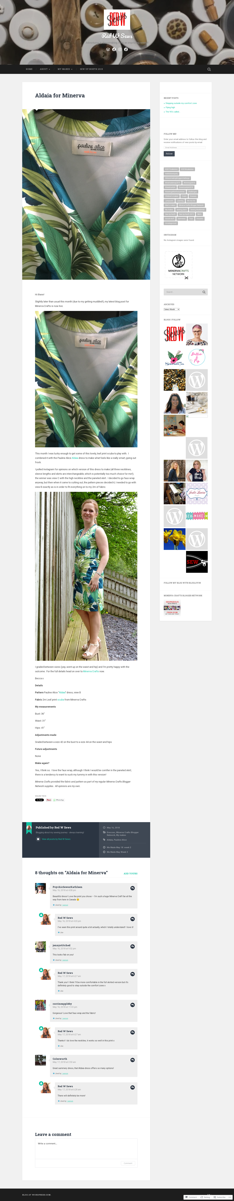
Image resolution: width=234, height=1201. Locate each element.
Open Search (209, 69)
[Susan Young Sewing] (197, 335)
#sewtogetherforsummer (175, 192)
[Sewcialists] (197, 426)
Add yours (130, 873)
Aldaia (75, 458)
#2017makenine (171, 169)
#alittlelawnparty (171, 174)
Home (29, 69)
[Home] (108, 49)
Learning (180, 201)
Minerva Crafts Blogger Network (191, 205)
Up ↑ (209, 1195)
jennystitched (61, 945)
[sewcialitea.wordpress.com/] (175, 357)
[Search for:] (186, 292)
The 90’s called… (173, 112)
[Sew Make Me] (197, 516)
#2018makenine (187, 169)
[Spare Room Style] (175, 494)
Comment (128, 1163)
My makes (64, 69)
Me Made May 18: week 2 (119, 847)
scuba (61, 699)
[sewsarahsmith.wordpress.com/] (197, 471)
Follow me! (170, 134)
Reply (132, 888)
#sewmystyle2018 (186, 187)
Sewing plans (182, 210)
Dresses (111, 832)
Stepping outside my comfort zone (181, 103)
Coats (184, 196)
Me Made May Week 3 (117, 852)
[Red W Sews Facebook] (114, 49)
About (44, 69)
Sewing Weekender (197, 210)
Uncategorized (170, 223)
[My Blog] (175, 516)
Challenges (192, 192)
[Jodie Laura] (197, 494)
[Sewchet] (175, 403)
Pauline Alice (120, 840)
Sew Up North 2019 (91, 69)
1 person (65, 905)
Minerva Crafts (91, 671)
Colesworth (60, 1058)
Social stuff (169, 219)
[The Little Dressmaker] (175, 426)
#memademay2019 (172, 183)
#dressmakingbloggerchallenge (177, 178)
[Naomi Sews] (197, 403)
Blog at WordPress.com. (36, 1195)
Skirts (199, 214)
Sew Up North (170, 214)
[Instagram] (120, 49)
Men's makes (170, 205)
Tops (191, 219)
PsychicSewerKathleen (67, 887)
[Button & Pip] (197, 357)
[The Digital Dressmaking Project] (197, 448)
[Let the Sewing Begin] (175, 539)
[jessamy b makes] (175, 471)
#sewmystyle (170, 187)
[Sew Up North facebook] (126, 49)
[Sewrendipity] (197, 562)
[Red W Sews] (175, 335)
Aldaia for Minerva (60, 95)
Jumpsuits (169, 201)
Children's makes (171, 196)
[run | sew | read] (175, 380)
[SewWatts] (197, 380)
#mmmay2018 (189, 183)
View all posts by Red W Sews (55, 839)
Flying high (170, 107)
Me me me (191, 201)
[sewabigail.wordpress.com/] (197, 539)
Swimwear (182, 219)
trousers (200, 219)
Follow (169, 153)
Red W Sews (117, 35)
